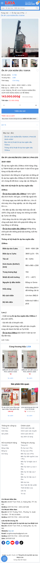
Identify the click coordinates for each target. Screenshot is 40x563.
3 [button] (21, 55)
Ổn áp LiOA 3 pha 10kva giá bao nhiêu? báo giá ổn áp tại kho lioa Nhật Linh (10, 408)
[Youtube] (12, 543)
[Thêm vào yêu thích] (37, 70)
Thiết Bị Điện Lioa (27, 488)
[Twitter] (8, 543)
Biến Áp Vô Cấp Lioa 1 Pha (28, 473)
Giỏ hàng (4, 454)
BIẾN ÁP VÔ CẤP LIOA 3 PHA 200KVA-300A (30, 371)
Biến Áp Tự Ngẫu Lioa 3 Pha (29, 463)
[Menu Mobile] (2, 3)
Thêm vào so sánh (8, 116)
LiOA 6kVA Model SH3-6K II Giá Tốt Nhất (29, 408)
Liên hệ (23, 491)
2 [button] (19, 55)
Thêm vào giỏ (20, 111)
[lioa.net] (10, 3)
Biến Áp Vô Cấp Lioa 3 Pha (28, 478)
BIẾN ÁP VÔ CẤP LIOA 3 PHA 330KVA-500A (11, 371)
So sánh (10, 378)
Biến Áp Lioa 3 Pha (27, 454)
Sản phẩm (4, 434)
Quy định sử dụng (27, 436)
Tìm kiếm (4, 445)
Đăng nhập (5, 448)
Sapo (24, 560)
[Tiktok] (21, 544)
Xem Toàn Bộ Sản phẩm (29, 485)
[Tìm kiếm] (37, 8)
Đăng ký (4, 451)
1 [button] (17, 55)
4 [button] (23, 55)
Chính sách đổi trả (27, 434)
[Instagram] (17, 543)
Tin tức (23, 493)
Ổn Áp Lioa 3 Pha (27, 451)
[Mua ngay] (19, 359)
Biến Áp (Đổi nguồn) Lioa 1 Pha (29, 458)
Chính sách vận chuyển (29, 431)
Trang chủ (4, 428)
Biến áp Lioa (25, 482)
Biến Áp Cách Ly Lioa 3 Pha (28, 468)
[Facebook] (3, 543)
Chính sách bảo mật (27, 428)
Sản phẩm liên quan (20, 384)
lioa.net (11, 531)
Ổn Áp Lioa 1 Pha (26, 448)
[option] (20, 38)
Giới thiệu (4, 431)
